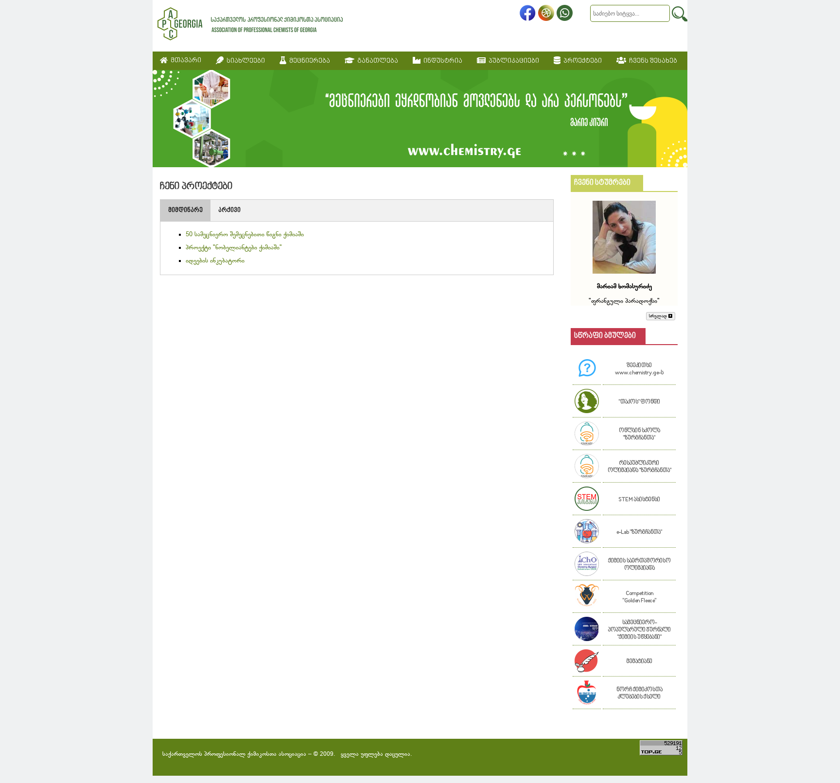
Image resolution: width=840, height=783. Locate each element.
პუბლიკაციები (512, 61)
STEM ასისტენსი (639, 500)
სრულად (658, 316)
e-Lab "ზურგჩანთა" (639, 532)
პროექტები (581, 61)
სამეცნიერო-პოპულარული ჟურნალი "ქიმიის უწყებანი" (639, 630)
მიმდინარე (185, 210)
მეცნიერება (308, 61)
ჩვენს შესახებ (651, 61)
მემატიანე (639, 661)
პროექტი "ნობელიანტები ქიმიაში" (234, 248)
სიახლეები (244, 61)
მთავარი (184, 60)
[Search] (679, 13)
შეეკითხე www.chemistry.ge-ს (639, 369)
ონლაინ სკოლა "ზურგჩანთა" (639, 434)
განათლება (376, 61)
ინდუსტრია (441, 61)
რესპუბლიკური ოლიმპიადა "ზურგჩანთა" (639, 467)
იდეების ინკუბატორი (215, 261)
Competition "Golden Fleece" (639, 597)
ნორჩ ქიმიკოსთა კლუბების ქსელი (639, 693)
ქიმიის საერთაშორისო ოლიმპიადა (639, 564)
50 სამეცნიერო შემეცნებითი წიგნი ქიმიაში (245, 235)
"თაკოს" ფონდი (639, 402)
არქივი (229, 210)
